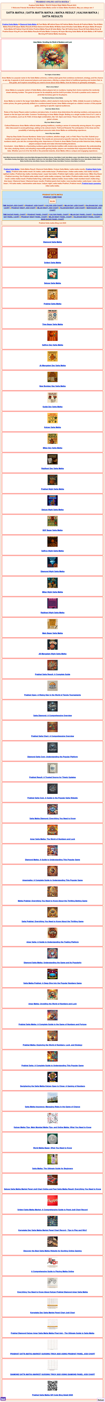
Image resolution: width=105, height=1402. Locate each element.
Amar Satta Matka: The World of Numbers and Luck (52, 839)
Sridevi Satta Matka (52, 262)
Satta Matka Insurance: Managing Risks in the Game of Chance (52, 1106)
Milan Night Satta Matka (52, 592)
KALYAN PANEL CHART (59, 214)
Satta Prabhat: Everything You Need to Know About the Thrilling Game (52, 921)
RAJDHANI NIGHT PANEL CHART (87, 217)
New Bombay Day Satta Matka (52, 386)
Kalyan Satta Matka (52, 427)
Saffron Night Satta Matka (52, 550)
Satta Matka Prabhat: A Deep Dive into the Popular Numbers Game (52, 983)
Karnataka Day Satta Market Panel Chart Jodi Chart (52, 1312)
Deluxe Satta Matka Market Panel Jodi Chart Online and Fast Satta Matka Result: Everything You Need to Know (52, 1189)
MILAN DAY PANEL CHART (81, 214)
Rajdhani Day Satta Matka (52, 468)
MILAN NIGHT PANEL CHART (60, 217)
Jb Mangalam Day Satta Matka (52, 365)
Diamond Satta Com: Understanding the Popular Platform (52, 756)
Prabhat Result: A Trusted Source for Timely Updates (52, 777)
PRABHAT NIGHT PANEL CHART (34, 217)
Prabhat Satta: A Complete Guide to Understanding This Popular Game (52, 1065)
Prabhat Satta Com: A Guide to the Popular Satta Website (52, 797)
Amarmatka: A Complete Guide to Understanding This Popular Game (52, 880)
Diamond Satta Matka (28, 24)
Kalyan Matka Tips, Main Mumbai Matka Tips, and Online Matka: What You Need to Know (52, 1127)
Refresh (101, 1400)
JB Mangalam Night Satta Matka (52, 653)
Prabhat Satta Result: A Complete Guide (52, 674)
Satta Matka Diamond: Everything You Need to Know (53, 818)
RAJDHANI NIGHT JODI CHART (72, 208)
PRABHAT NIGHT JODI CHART (23, 208)
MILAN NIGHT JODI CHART (48, 208)
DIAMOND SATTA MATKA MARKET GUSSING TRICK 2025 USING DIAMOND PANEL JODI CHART (52, 1374)
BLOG (52, 201)
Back (3, 1399)
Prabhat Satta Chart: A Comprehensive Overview (52, 736)
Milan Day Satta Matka (52, 447)
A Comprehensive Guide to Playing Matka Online (52, 1271)
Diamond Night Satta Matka (52, 571)
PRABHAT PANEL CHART (37, 214)
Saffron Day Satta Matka (52, 344)
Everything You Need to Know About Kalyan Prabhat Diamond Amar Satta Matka (52, 1292)
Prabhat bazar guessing (91, 183)
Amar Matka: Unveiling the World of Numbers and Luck (52, 42)
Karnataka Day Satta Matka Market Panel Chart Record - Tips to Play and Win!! (52, 1230)
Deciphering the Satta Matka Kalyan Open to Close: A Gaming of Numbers (52, 1086)
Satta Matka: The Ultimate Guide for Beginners (52, 1168)
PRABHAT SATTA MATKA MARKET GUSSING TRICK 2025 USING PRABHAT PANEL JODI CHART (52, 1353)
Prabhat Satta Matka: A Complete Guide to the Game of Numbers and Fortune (52, 1024)
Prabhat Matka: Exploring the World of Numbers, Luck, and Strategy (52, 1045)
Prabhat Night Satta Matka (52, 489)
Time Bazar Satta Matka (52, 324)
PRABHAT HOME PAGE (52, 197)
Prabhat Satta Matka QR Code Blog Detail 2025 (52, 1395)
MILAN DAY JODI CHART (74, 205)
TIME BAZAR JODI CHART (13, 205)
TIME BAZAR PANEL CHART (14, 214)
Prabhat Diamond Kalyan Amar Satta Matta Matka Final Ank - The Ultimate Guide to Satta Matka (52, 1333)
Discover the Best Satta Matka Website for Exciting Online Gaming (52, 1250)
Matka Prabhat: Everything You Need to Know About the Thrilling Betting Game (52, 900)
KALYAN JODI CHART (54, 205)
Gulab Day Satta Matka (52, 406)
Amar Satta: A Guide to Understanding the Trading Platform (52, 942)
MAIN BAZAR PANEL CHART (52, 219)
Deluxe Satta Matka (52, 283)
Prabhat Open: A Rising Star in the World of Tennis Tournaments (52, 694)
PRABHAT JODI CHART (34, 205)
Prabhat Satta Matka (10, 24)
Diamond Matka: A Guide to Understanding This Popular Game (52, 859)
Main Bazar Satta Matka (52, 633)
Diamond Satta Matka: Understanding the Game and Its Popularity (52, 962)
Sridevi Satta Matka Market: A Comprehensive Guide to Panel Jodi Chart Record (52, 1209)
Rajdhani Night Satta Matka (52, 612)
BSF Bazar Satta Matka (53, 530)
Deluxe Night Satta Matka (53, 509)
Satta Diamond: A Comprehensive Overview (52, 715)
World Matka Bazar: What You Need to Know (52, 1147)
